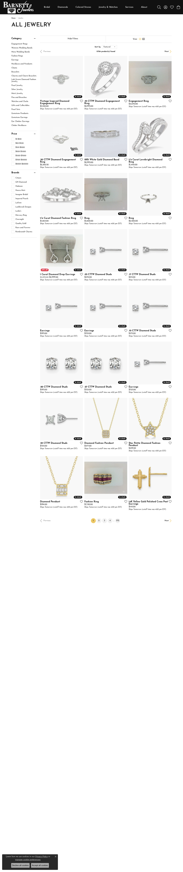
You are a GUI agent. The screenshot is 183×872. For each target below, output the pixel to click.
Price (14, 134)
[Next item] (124, 135)
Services (129, 7)
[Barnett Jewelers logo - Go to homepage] (18, 7)
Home (13, 18)
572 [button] (117, 521)
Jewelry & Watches (108, 7)
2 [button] (99, 521)
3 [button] (104, 521)
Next (167, 51)
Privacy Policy (41, 856)
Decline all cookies (20, 865)
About (144, 7)
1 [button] (94, 520)
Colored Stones (83, 7)
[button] (159, 7)
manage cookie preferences (27, 859)
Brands (15, 173)
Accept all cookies (40, 865)
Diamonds (63, 7)
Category (16, 38)
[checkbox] (16, 139)
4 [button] (110, 521)
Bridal (47, 7)
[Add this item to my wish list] (80, 101)
